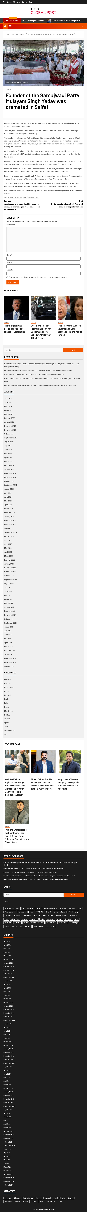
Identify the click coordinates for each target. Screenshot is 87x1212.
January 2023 (9, 564)
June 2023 (8, 544)
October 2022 (9, 576)
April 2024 (8, 505)
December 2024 (10, 473)
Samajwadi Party (33, 197)
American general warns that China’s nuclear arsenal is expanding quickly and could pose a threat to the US (22, 205)
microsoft (8, 923)
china (79, 908)
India (6, 703)
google (24, 919)
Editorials (7, 683)
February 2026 (9, 418)
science (7, 719)
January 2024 (9, 517)
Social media (51, 923)
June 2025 (8, 450)
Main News (8, 711)
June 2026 (8, 402)
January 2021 (9, 654)
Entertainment (9, 687)
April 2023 (8, 552)
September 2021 (10, 623)
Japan (59, 919)
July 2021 (8, 631)
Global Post (15, 919)
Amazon (30, 908)
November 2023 (10, 524)
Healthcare (33, 919)
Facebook (73, 915)
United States (38, 926)
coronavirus (22, 912)
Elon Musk (27, 915)
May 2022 (8, 595)
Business (7, 679)
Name (9, 255)
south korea (63, 923)
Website (9, 270)
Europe (24, 2)
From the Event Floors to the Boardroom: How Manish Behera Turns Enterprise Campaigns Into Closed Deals (17, 835)
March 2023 (8, 556)
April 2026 (8, 410)
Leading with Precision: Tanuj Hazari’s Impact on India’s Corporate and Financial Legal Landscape (40, 385)
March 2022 (8, 603)
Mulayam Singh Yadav (15, 197)
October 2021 (9, 619)
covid (31, 912)
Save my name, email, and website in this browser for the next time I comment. (38, 277)
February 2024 (9, 513)
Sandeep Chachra (37, 923)
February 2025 (9, 465)
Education (17, 915)
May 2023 (8, 548)
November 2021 (10, 615)
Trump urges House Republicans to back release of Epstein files (14, 328)
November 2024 (10, 477)
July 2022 (8, 588)
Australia (63, 908)
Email (9, 262)
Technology (74, 923)
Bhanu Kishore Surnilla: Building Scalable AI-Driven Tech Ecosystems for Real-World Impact (38, 371)
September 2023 (10, 532)
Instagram (50, 919)
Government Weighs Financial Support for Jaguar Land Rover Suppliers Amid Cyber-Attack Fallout (41, 331)
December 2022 (10, 568)
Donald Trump (73, 912)
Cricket (48, 912)
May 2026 (8, 406)
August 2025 (9, 442)
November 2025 (10, 430)
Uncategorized (9, 731)
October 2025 (9, 434)
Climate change (10, 912)
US (47, 926)
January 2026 (9, 422)
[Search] (82, 26)
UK (21, 926)
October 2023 (9, 528)
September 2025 (10, 438)
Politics (8, 90)
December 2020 (10, 658)
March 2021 (8, 647)
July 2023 (8, 540)
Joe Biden (68, 919)
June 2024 (8, 497)
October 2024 (9, 481)
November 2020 (10, 662)
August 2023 (9, 536)
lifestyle (7, 707)
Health (6, 699)
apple (38, 908)
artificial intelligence (50, 908)
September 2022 (10, 580)
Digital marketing (59, 912)
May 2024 (8, 501)
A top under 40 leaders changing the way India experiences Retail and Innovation (34, 375)
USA (30, 2)
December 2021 (10, 611)
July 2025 (8, 446)
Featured (7, 695)
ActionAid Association (12, 908)
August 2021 (9, 627)
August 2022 (9, 584)
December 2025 (10, 426)
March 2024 (8, 509)
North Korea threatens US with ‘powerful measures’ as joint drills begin (67, 204)
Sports (6, 723)
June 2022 (8, 591)
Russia (26, 923)
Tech (6, 727)
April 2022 (8, 599)
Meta (76, 919)
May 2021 (8, 639)
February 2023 (9, 560)
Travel (7, 926)
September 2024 (10, 485)
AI (23, 908)
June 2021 (8, 635)
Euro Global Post (61, 915)
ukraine (27, 926)
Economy (8, 915)
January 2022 (9, 607)
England (37, 915)
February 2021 (9, 651)
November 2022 (10, 572)
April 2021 (8, 643)
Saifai (25, 197)
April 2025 (8, 458)
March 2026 (8, 414)
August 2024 (9, 489)
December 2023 (10, 521)
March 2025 (8, 461)
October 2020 (9, 666)
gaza (6, 919)
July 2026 (8, 398)
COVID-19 (39, 912)
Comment (10, 225)
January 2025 (9, 469)
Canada (72, 908)
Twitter (14, 926)
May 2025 (8, 454)
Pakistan (17, 923)
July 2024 (8, 493)
